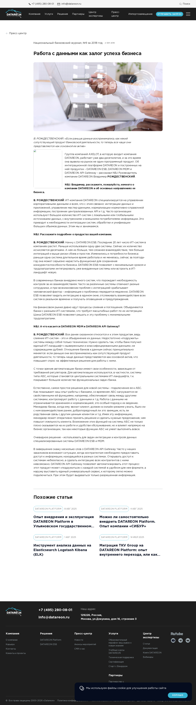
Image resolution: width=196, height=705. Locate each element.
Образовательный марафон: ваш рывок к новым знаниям (120, 643)
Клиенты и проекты (16, 653)
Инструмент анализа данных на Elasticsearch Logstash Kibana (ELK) (62, 550)
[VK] (188, 640)
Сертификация (116, 662)
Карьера (10, 644)
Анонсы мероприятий (85, 644)
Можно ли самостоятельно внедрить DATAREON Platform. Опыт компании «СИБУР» (127, 522)
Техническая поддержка (121, 657)
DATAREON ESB (48, 644)
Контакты (11, 649)
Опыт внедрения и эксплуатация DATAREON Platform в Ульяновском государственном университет (63, 522)
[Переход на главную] (13, 13)
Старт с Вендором (118, 666)
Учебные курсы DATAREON (116, 651)
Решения (62, 14)
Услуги (49, 14)
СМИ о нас (79, 649)
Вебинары (148, 657)
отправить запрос (169, 14)
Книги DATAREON (152, 653)
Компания (34, 14)
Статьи (146, 644)
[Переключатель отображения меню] (188, 14)
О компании (12, 640)
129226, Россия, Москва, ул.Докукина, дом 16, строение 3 (109, 617)
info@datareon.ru (71, 4)
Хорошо (177, 695)
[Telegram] (180, 640)
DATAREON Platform (50, 640)
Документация (150, 648)
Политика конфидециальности (72, 701)
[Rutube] (177, 633)
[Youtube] (173, 640)
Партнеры (78, 14)
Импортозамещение (140, 14)
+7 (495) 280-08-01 (43, 4)
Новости (78, 640)
